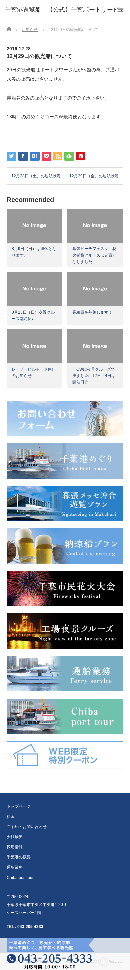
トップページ (19, 806)
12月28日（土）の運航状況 (36, 176)
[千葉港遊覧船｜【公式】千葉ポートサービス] (65, 10)
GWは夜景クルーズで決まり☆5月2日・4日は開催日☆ (93, 375)
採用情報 (15, 847)
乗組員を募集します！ (92, 312)
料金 (11, 816)
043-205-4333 (30, 926)
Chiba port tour (20, 877)
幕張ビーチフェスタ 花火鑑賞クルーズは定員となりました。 (94, 255)
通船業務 (15, 867)
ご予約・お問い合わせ (27, 826)
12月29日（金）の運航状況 (94, 176)
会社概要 (15, 836)
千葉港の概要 (19, 857)
